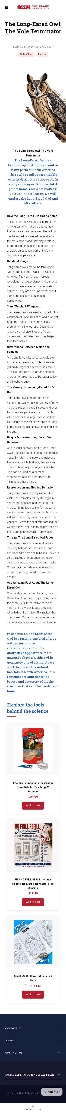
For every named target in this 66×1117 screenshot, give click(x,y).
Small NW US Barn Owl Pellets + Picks (33, 978)
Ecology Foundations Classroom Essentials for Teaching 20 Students (33, 787)
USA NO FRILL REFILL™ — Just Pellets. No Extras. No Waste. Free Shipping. (33, 884)
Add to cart (33, 805)
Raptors (42, 54)
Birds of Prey (26, 54)
